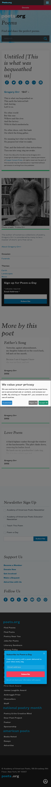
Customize (7, 403)
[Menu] (47, 2)
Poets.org (7, 3)
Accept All (43, 403)
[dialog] (25, 393)
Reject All (33, 403)
